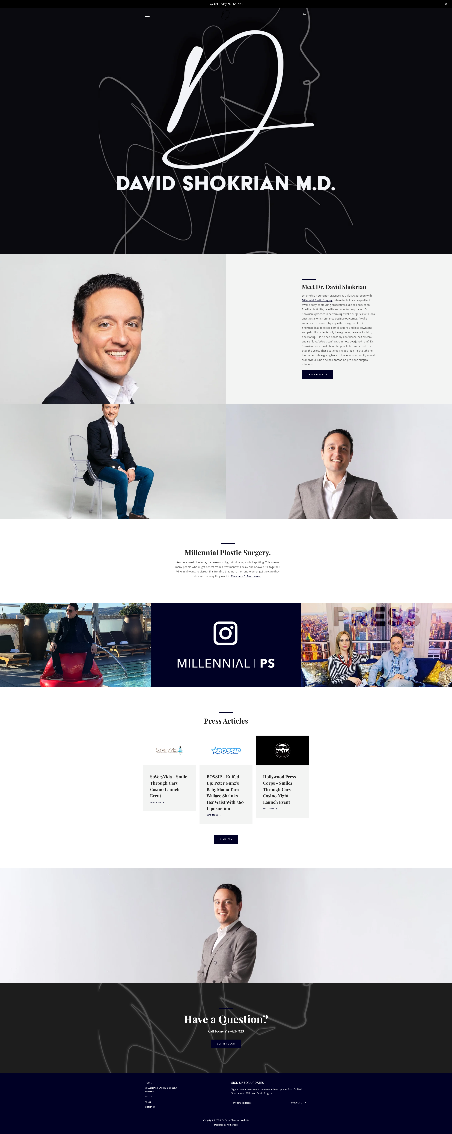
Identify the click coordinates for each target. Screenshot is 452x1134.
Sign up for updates (247, 1083)
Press (148, 1102)
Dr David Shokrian (230, 1120)
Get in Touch (226, 1044)
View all (226, 839)
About (148, 1097)
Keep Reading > (318, 375)
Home (148, 1083)
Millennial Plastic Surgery (317, 300)
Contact (150, 1107)
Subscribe (297, 1103)
